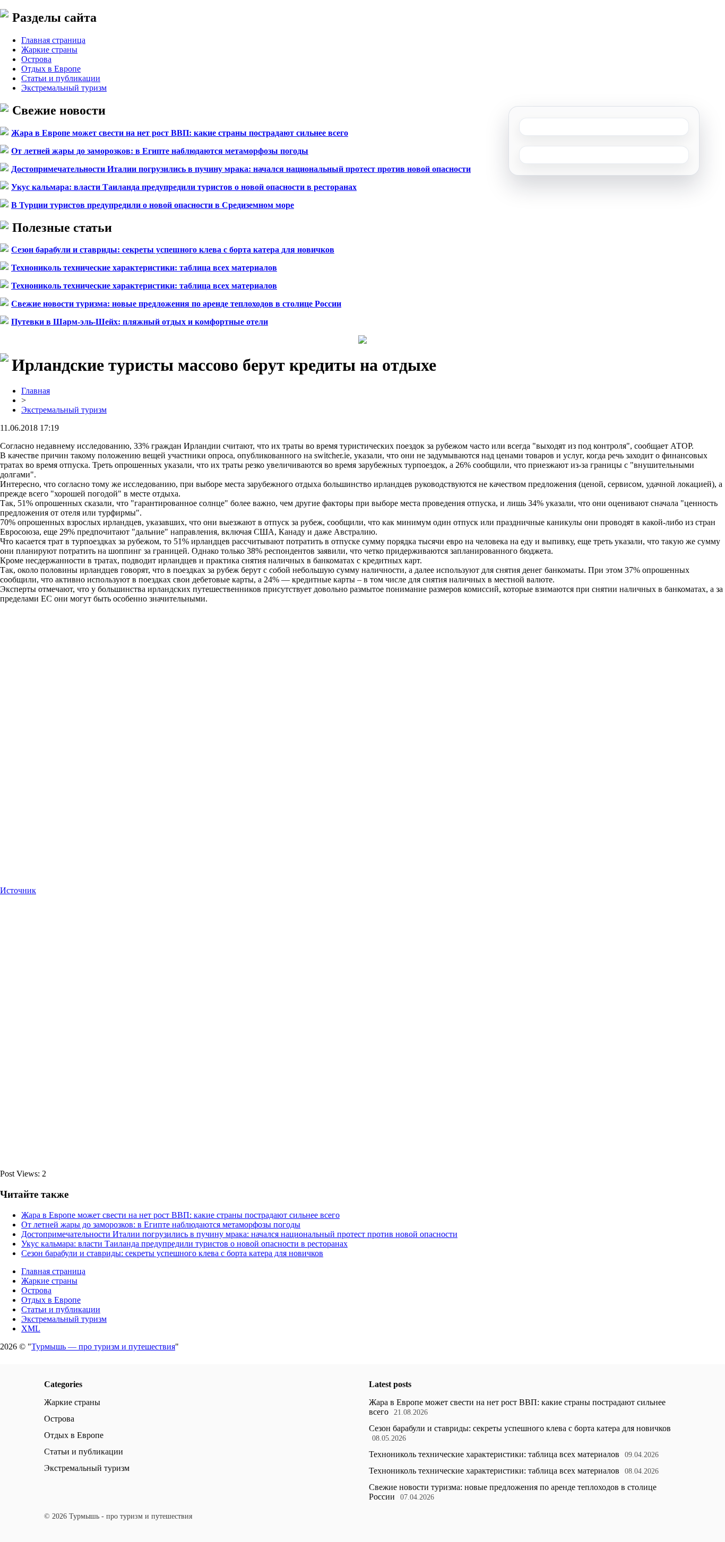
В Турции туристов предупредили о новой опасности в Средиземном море (152, 205)
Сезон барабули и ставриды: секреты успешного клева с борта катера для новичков (172, 249)
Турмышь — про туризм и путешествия (103, 1346)
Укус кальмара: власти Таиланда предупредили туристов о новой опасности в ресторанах (184, 186)
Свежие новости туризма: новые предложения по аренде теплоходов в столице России (176, 303)
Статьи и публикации (60, 78)
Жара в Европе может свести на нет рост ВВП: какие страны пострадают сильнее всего (179, 132)
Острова (36, 59)
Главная (35, 390)
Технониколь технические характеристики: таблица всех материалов (144, 267)
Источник (18, 890)
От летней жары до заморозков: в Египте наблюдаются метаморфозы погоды (159, 150)
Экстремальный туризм (64, 87)
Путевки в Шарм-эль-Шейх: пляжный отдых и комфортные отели (139, 321)
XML (30, 1328)
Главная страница (53, 40)
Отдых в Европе (51, 68)
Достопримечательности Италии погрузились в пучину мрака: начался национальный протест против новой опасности (241, 168)
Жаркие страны (49, 49)
